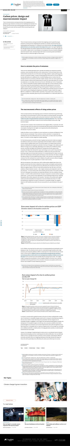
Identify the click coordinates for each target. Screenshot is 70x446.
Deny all (49, 4)
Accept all (56, 4)
